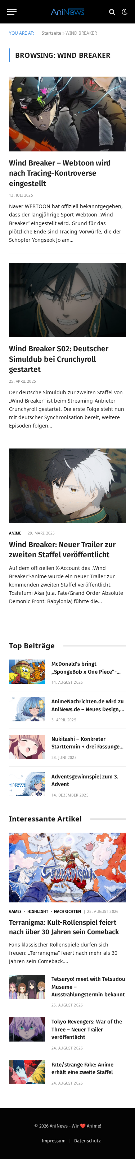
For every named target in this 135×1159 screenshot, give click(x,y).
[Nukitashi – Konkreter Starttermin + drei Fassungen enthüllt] (27, 747)
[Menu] (12, 12)
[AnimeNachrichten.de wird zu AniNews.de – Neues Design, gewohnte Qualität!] (27, 709)
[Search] (112, 12)
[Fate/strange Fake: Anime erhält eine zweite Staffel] (27, 1072)
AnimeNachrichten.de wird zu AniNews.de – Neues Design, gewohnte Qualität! (87, 709)
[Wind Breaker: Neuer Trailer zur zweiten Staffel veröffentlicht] (67, 485)
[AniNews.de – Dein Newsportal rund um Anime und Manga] (67, 11)
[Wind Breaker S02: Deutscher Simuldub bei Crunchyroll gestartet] (67, 300)
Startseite (51, 33)
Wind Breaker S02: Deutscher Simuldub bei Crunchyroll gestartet (58, 359)
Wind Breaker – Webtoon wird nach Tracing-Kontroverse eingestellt (60, 173)
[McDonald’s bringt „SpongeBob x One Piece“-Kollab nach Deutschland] (27, 672)
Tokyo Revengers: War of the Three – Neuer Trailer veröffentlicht (86, 1029)
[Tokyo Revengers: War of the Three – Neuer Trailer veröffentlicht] (27, 1029)
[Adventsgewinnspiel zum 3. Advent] (27, 784)
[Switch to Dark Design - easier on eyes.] (124, 12)
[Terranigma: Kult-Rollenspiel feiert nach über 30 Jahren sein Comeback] (67, 867)
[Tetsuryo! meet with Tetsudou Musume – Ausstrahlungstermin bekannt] (27, 987)
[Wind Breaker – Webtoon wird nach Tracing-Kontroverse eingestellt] (67, 114)
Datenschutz (87, 1140)
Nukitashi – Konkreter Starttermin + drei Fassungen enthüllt (87, 747)
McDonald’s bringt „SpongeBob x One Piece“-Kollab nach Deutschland (84, 672)
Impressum (54, 1140)
